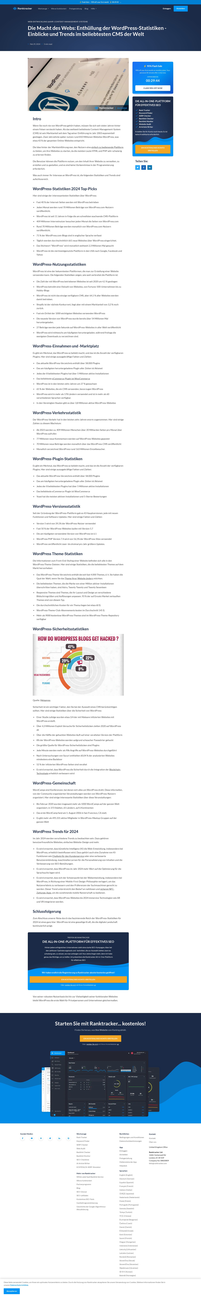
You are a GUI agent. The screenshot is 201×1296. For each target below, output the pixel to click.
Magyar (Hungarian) (127, 1242)
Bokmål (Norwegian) (127, 1275)
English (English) (126, 1175)
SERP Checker (82, 1145)
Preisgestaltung (75, 8)
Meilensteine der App (128, 1162)
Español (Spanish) (126, 1182)
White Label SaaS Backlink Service (90, 1177)
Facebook (22, 1138)
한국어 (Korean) (125, 1272)
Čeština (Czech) (125, 1223)
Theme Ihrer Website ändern (79, 578)
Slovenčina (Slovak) (127, 1260)
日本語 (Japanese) (126, 1193)
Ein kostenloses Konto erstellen (78, 979)
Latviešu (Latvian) (126, 1253)
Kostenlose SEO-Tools (85, 1199)
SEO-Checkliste (83, 1159)
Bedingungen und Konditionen (131, 1137)
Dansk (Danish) (125, 1227)
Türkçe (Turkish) (125, 1212)
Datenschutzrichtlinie (19, 1285)
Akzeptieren (12, 1291)
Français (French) (126, 1186)
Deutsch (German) (126, 1179)
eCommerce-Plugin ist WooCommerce (71, 378)
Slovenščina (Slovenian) (128, 1264)
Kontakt (152, 1138)
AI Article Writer (83, 1163)
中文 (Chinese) (125, 1216)
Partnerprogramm (84, 1184)
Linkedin (59, 1138)
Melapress (45, 700)
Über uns (152, 1142)
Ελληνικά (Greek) (126, 1231)
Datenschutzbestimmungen (130, 1141)
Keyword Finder (83, 1141)
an (95, 985)
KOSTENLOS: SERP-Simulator (89, 1167)
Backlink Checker (83, 1152)
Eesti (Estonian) (125, 1234)
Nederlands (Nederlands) (129, 1197)
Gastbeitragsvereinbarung (87, 1203)
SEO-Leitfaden (82, 1195)
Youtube (31, 1138)
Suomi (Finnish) (125, 1238)
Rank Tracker (82, 1137)
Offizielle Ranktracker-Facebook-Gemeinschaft (41, 1138)
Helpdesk (123, 1166)
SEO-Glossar (82, 1192)
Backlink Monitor (83, 1156)
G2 (68, 1138)
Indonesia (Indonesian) (128, 1246)
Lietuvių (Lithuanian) (127, 1249)
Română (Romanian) (127, 1257)
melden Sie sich (70, 985)
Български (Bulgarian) (128, 1219)
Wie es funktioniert (58, 8)
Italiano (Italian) (125, 1190)
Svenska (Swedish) (126, 1208)
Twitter (50, 1138)
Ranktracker (22, 8)
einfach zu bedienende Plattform (107, 147)
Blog (86, 8)
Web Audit (81, 1148)
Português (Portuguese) (129, 1205)
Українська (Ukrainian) (128, 1268)
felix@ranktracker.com (158, 1163)
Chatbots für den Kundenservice (68, 856)
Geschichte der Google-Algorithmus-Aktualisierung (91, 1207)
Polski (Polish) (125, 1201)
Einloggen (167, 8)
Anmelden (180, 8)
